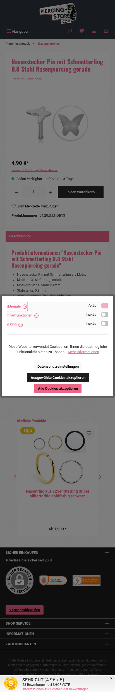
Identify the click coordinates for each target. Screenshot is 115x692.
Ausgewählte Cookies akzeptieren (58, 377)
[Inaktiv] (107, 314)
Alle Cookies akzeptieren (58, 388)
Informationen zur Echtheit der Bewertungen (55, 689)
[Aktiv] (107, 305)
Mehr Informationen (83, 352)
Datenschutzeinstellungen (58, 366)
